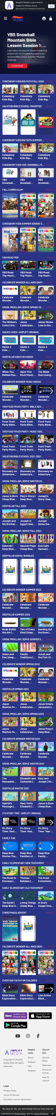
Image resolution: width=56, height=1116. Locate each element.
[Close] (2, 6)
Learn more (17, 66)
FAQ (30, 1066)
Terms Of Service (11, 1095)
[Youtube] (17, 1035)
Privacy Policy (9, 1090)
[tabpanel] (28, 50)
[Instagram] (28, 1035)
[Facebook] (38, 1035)
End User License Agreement (17, 1099)
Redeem (32, 1070)
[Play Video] (10, 89)
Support (32, 1062)
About (31, 1057)
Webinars (46, 1065)
